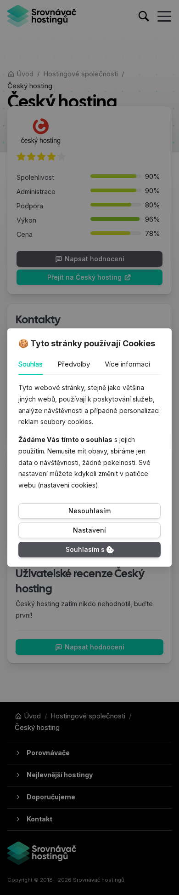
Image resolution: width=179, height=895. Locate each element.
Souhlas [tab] (30, 364)
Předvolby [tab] (73, 364)
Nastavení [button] (89, 530)
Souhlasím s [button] (85, 549)
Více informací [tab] (127, 364)
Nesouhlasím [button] (89, 511)
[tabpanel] (89, 436)
